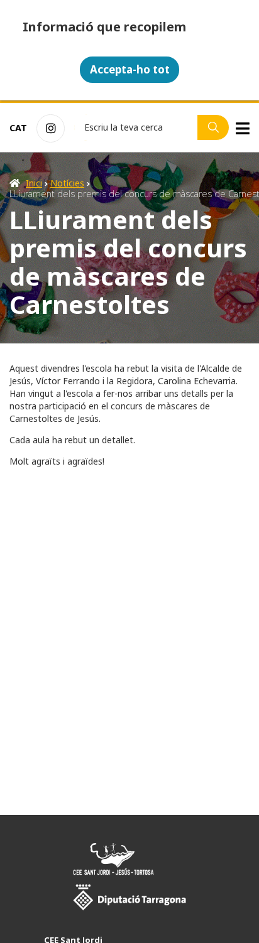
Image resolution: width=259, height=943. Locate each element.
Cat (18, 128)
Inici (34, 183)
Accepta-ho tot (130, 69)
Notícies (67, 183)
